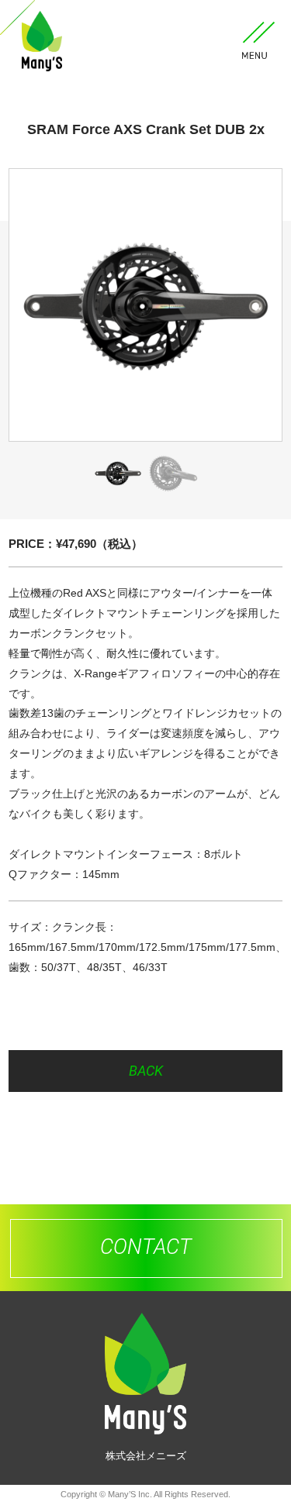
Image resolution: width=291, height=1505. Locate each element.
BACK (146, 1070)
